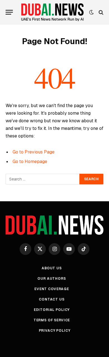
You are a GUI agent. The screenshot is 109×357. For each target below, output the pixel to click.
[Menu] (9, 12)
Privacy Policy (54, 330)
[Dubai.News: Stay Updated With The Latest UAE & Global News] (52, 12)
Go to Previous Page (33, 152)
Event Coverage (51, 289)
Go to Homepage (30, 161)
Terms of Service (52, 320)
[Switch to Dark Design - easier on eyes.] (91, 12)
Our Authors (51, 278)
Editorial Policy (52, 310)
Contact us (51, 299)
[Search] (100, 12)
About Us (52, 268)
